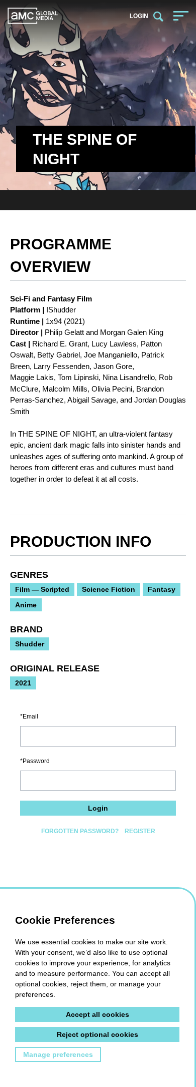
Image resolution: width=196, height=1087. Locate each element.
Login (139, 16)
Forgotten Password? (80, 831)
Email (30, 716)
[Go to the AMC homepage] (33, 16)
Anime (26, 605)
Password (36, 761)
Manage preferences (58, 1054)
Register (140, 831)
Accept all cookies (97, 1014)
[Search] (158, 16)
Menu (180, 16)
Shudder (29, 644)
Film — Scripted (42, 589)
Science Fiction (108, 589)
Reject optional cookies (97, 1034)
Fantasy (161, 589)
